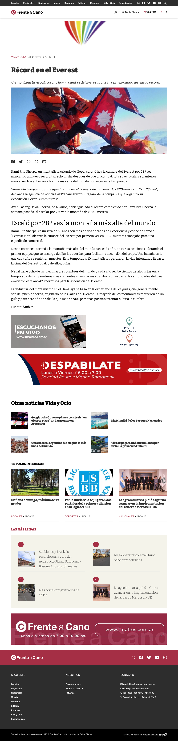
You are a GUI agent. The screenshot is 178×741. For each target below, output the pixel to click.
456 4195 (138, 693)
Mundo (57, 3)
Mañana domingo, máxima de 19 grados (35, 501)
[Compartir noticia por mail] (44, 161)
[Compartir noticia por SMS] (36, 161)
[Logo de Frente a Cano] (27, 12)
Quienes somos (73, 684)
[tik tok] (99, 444)
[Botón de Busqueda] (165, 3)
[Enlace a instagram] (159, 3)
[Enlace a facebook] (143, 3)
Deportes (69, 3)
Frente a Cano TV (74, 688)
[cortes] (26, 592)
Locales (15, 3)
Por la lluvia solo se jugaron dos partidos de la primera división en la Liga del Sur (88, 503)
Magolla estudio (151, 735)
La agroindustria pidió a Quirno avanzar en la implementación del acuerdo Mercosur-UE (142, 503)
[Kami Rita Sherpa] (89, 121)
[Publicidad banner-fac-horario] (89, 629)
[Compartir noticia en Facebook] (13, 161)
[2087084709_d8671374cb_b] (19, 444)
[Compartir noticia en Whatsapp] (29, 162)
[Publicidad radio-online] (48, 331)
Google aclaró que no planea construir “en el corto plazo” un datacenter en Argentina (59, 420)
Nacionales (44, 3)
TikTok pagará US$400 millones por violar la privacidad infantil (135, 444)
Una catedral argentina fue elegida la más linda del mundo (58, 444)
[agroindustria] (143, 482)
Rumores (94, 3)
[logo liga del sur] (89, 482)
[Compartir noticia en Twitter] (21, 161)
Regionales (28, 3)
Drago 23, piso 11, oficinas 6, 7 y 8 (139, 697)
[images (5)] (99, 420)
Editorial (82, 3)
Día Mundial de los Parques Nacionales (136, 420)
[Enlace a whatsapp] (138, 3)
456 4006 (149, 693)
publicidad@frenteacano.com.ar (139, 684)
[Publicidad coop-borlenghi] (89, 36)
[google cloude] (19, 420)
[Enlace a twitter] (148, 3)
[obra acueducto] (26, 559)
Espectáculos (125, 3)
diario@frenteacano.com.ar (136, 688)
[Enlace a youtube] (154, 3)
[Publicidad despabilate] (89, 369)
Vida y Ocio (109, 3)
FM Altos (70, 693)
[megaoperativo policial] (101, 557)
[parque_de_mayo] (35, 482)
